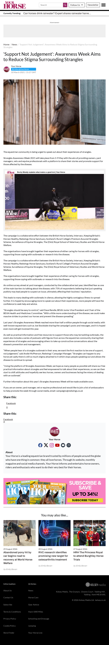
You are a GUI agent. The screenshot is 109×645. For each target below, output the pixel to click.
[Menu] (103, 5)
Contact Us (8, 597)
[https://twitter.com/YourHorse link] (46, 445)
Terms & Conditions (12, 611)
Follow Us (75, 5)
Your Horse (16, 66)
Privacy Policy (9, 618)
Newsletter (93, 4)
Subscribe (7, 604)
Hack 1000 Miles (35, 611)
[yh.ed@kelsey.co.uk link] (63, 445)
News (14, 44)
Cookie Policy (9, 626)
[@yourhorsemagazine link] (52, 445)
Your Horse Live (35, 633)
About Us (7, 590)
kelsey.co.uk (100, 600)
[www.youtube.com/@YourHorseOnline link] (57, 445)
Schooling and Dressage (38, 618)
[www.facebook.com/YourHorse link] (40, 445)
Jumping (32, 626)
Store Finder (8, 633)
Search (65, 5)
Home (6, 44)
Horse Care (33, 597)
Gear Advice (33, 604)
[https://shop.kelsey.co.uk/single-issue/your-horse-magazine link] (69, 445)
